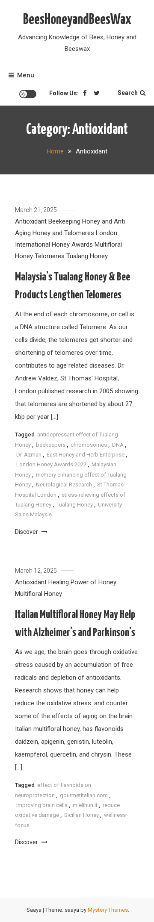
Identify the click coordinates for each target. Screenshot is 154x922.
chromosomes (89, 445)
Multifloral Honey (38, 594)
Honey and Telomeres (63, 233)
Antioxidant (31, 221)
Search (128, 92)
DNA (118, 445)
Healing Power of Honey (82, 582)
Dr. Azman (28, 454)
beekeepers (50, 445)
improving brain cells (42, 805)
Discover (27, 531)
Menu (25, 75)
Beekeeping (64, 221)
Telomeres (50, 256)
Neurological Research (64, 484)
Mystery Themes (108, 910)
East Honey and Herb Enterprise (85, 454)
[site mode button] (27, 94)
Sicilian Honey (81, 815)
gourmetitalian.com (84, 795)
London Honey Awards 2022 (51, 464)
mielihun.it (85, 805)
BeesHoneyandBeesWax (77, 20)
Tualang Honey (87, 256)
